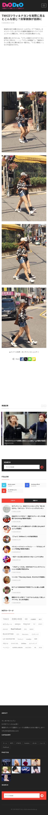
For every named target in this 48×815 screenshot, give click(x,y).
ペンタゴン (6, 647)
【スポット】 (35, 634)
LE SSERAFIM (9, 638)
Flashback (6, 747)
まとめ (34, 743)
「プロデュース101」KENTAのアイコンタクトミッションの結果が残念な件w (28, 568)
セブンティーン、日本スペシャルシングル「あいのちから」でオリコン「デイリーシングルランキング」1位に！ (28, 508)
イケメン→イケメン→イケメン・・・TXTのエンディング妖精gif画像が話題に (28, 548)
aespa (17, 623)
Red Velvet (16, 628)
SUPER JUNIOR (17, 647)
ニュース (42, 743)
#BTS (11, 743)
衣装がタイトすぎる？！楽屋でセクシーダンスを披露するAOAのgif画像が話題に (28, 517)
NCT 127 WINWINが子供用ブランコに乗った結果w (28, 588)
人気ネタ (13, 500)
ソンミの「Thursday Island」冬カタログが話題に (28, 577)
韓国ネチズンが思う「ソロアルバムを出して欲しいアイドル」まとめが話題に (28, 598)
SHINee (23, 643)
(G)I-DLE (5, 629)
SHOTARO (28, 647)
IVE (26, 618)
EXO (25, 629)
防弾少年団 (17, 618)
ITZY (18, 634)
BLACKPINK (8, 633)
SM (35, 638)
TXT (34, 624)
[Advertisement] (24, 68)
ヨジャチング (33, 643)
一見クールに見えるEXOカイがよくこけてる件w (27, 557)
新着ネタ (35, 500)
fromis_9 (20, 639)
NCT (40, 619)
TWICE (6, 618)
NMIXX (31, 629)
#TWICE (18, 743)
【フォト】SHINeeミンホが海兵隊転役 (25, 536)
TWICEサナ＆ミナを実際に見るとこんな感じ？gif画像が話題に (23, 441)
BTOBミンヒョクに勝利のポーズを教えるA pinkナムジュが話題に (28, 527)
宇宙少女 (5, 643)
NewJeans (25, 634)
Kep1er (26, 623)
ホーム (5, 743)
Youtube (26, 743)
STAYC (40, 624)
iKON (40, 647)
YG (35, 647)
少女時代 (33, 619)
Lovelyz (28, 639)
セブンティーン (7, 624)
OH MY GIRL (14, 643)
